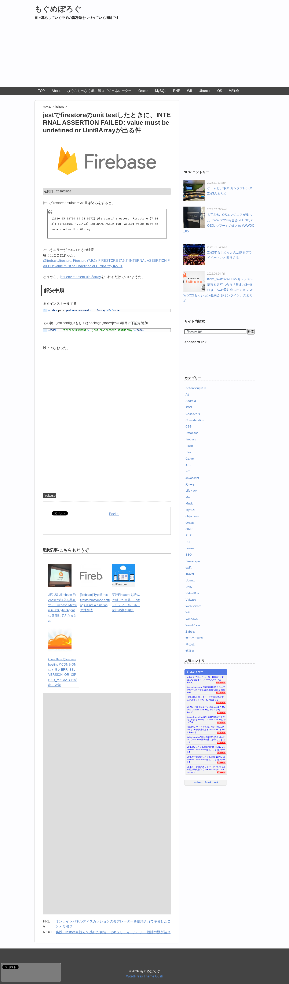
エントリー (196, 671)
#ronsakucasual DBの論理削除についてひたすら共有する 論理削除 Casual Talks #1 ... (206, 688)
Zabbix (190, 631)
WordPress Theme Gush (144, 976)
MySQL (160, 91)
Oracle (143, 91)
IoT (188, 471)
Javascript (192, 478)
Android (191, 401)
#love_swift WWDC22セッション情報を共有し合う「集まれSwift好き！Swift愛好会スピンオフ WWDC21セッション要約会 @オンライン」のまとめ (218, 289)
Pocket (114, 514)
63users (221, 712)
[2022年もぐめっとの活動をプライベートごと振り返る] (194, 247)
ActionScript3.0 (196, 388)
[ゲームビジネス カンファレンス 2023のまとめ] (194, 182)
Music (189, 503)
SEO (189, 554)
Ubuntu (204, 91)
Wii (189, 91)
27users (221, 772)
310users (221, 682)
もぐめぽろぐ (57, 8)
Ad (187, 394)
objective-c (193, 516)
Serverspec (193, 561)
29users (221, 762)
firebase (50, 495)
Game (190, 458)
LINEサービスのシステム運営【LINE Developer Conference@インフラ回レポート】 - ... (206, 758)
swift (188, 567)
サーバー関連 (194, 638)
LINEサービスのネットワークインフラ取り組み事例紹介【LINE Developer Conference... (206, 768)
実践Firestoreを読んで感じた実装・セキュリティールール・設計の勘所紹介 (113, 932)
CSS (188, 426)
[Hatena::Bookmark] (206, 783)
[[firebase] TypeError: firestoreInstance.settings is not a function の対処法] (91, 566)
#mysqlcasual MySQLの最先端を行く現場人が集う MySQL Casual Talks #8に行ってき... (206, 718)
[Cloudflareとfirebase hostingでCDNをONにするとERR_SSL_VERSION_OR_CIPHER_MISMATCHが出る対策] (60, 631)
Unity (189, 586)
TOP (41, 91)
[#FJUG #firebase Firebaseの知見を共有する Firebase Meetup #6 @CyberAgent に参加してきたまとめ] (60, 566)
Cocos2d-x (193, 413)
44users (221, 732)
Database (192, 432)
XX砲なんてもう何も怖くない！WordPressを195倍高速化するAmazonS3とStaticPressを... (206, 728)
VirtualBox (192, 593)
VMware (191, 599)
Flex (188, 452)
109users (221, 702)
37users (221, 742)
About (56, 91)
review (190, 548)
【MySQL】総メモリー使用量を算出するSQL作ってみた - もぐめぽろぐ (205, 698)
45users (221, 722)
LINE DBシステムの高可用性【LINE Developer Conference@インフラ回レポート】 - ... (206, 748)
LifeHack (191, 490)
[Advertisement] (144, 55)
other (189, 529)
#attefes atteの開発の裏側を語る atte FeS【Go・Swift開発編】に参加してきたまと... (206, 738)
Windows (192, 619)
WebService (194, 606)
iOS (219, 91)
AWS (189, 407)
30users (221, 752)
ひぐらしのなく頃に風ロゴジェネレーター (99, 91)
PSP (188, 542)
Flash (189, 445)
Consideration (195, 420)
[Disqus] (107, 748)
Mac (188, 497)
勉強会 (234, 91)
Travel (190, 574)
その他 (190, 644)
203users (221, 692)
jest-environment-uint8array (80, 277)
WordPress (193, 625)
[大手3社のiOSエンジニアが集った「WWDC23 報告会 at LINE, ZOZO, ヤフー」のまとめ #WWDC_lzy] (194, 209)
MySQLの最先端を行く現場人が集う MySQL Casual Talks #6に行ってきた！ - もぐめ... (206, 708)
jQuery (190, 484)
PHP (176, 91)
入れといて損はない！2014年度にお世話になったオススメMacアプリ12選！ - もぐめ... (205, 678)
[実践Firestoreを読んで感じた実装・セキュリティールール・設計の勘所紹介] (123, 566)
